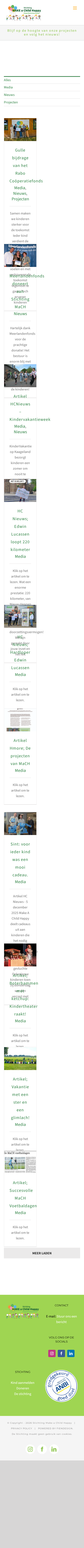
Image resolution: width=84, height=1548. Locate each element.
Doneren (22, 1388)
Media (19, 188)
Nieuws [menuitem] (9, 94)
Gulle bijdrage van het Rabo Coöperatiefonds (26, 165)
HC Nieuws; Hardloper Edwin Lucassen (20, 652)
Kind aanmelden (22, 1382)
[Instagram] (52, 1353)
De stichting (22, 1394)
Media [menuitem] (8, 87)
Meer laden (42, 1253)
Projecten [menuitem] (11, 102)
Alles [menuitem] (7, 80)
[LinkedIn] (71, 1353)
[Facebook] (61, 1353)
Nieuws (19, 193)
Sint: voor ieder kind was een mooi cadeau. (20, 859)
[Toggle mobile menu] (75, 8)
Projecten (20, 199)
